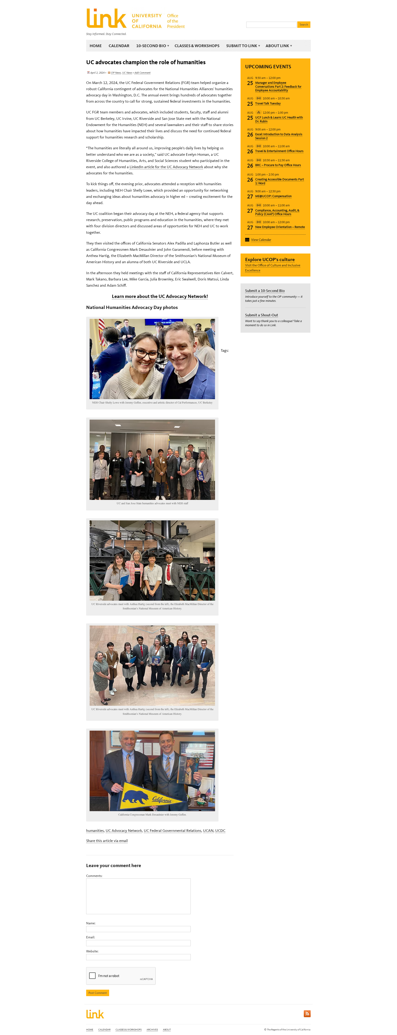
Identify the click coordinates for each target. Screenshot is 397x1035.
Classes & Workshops (197, 45)
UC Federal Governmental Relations (172, 830)
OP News (116, 72)
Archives (152, 1029)
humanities (95, 830)
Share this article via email (107, 840)
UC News (127, 72)
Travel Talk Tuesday (268, 103)
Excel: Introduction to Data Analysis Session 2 (278, 136)
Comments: (94, 876)
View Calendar (261, 240)
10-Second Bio (149, 46)
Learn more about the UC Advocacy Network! (160, 296)
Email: (90, 937)
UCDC (220, 830)
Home (96, 45)
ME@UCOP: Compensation (273, 196)
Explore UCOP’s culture (270, 259)
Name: (90, 923)
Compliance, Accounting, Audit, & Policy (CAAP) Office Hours (277, 212)
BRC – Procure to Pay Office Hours (278, 165)
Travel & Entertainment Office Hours (279, 151)
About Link (275, 46)
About (167, 1029)
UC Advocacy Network (124, 830)
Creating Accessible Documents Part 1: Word (279, 181)
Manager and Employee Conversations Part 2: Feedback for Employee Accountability (278, 86)
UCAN (208, 830)
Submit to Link (240, 46)
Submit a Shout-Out (261, 315)
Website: (92, 951)
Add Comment (142, 72)
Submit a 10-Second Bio (265, 290)
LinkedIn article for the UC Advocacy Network (166, 166)
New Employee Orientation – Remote (280, 227)
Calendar (119, 45)
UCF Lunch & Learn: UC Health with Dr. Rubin (279, 119)
